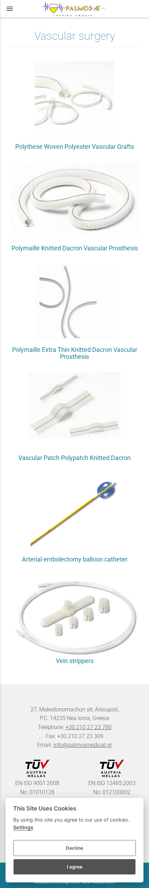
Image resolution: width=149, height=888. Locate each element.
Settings (23, 827)
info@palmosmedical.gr (82, 745)
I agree (74, 867)
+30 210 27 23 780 (88, 727)
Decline (74, 848)
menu (10, 9)
